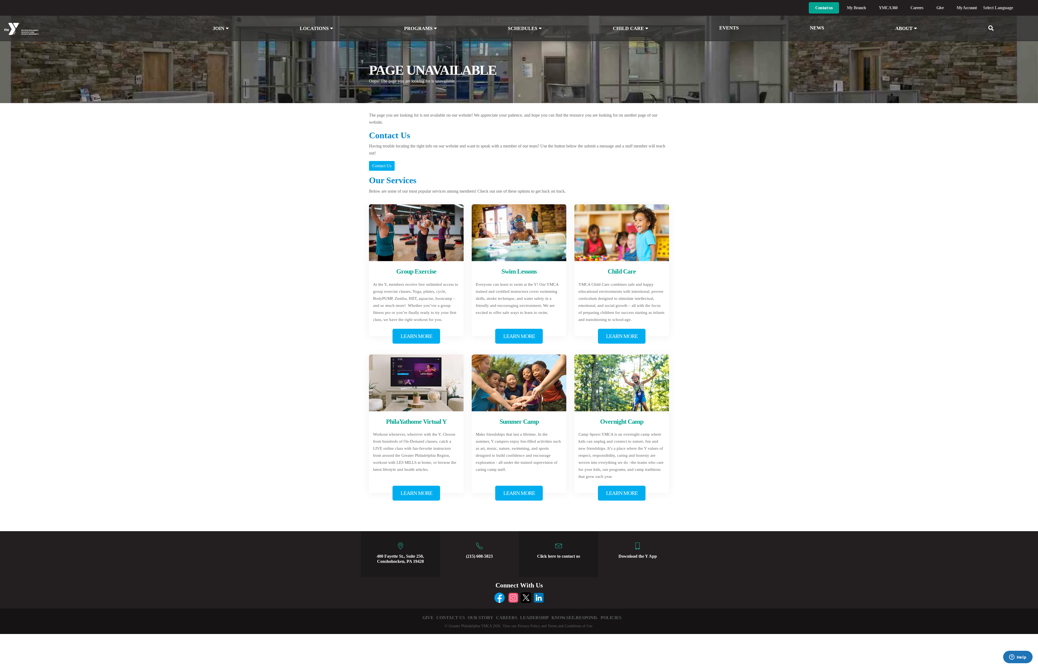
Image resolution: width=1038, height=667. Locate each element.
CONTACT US (450, 617)
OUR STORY (480, 617)
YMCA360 (888, 7)
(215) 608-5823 (479, 556)
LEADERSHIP (534, 617)
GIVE (428, 617)
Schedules (523, 28)
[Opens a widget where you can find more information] (1018, 657)
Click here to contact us (558, 556)
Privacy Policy (529, 626)
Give (940, 7)
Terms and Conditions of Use (570, 626)
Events (729, 28)
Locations (315, 28)
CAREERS (506, 617)
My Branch (856, 7)
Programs (419, 28)
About (904, 28)
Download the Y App (637, 556)
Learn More (416, 336)
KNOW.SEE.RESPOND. (574, 617)
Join (219, 28)
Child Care (629, 28)
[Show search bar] (993, 28)
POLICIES (611, 617)
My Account (967, 7)
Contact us (824, 7)
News (817, 28)
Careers (916, 7)
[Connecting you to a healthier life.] (86, 29)
